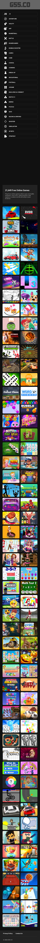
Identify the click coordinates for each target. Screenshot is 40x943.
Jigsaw (11, 87)
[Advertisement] (20, 161)
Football (12, 82)
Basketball (13, 33)
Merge (11, 102)
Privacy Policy (8, 933)
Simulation (13, 126)
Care (10, 58)
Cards (11, 53)
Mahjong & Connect (16, 92)
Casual (11, 63)
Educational (13, 77)
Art (10, 28)
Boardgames (13, 43)
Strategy (12, 136)
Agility (11, 23)
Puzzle (11, 107)
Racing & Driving (15, 116)
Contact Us (19, 933)
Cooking (12, 67)
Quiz (10, 111)
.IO (10, 14)
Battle (11, 38)
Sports (11, 131)
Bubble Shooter (14, 48)
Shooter (12, 121)
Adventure (13, 19)
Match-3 (12, 97)
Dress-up (12, 72)
